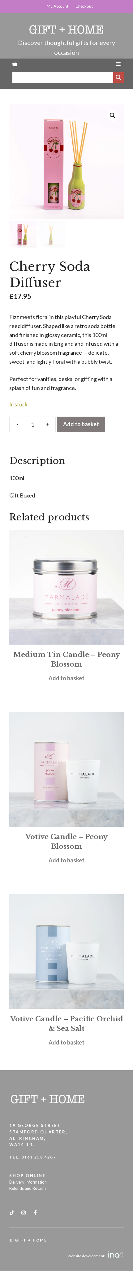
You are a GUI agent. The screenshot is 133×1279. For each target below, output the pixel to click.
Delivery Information (28, 1182)
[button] (112, 115)
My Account (57, 6)
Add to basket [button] (66, 678)
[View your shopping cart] (14, 64)
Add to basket (81, 424)
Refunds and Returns (27, 1188)
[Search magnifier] (118, 77)
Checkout (84, 6)
